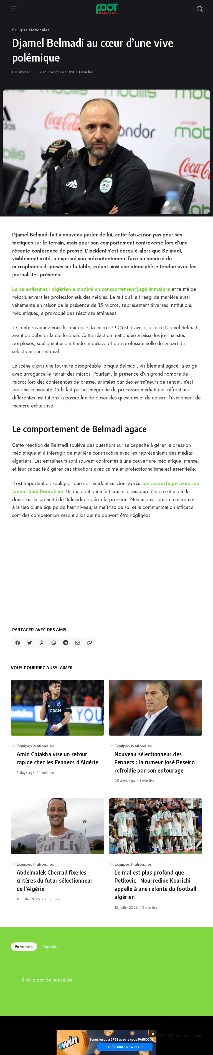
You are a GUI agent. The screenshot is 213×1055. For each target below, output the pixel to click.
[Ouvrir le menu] (13, 8)
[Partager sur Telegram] (65, 642)
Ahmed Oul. (28, 72)
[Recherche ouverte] (199, 8)
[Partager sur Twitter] (29, 642)
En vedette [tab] (24, 946)
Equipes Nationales (30, 30)
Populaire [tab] (51, 946)
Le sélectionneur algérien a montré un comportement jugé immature (91, 289)
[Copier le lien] (89, 642)
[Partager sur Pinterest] (41, 642)
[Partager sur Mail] (77, 642)
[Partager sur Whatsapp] (53, 642)
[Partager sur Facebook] (17, 642)
